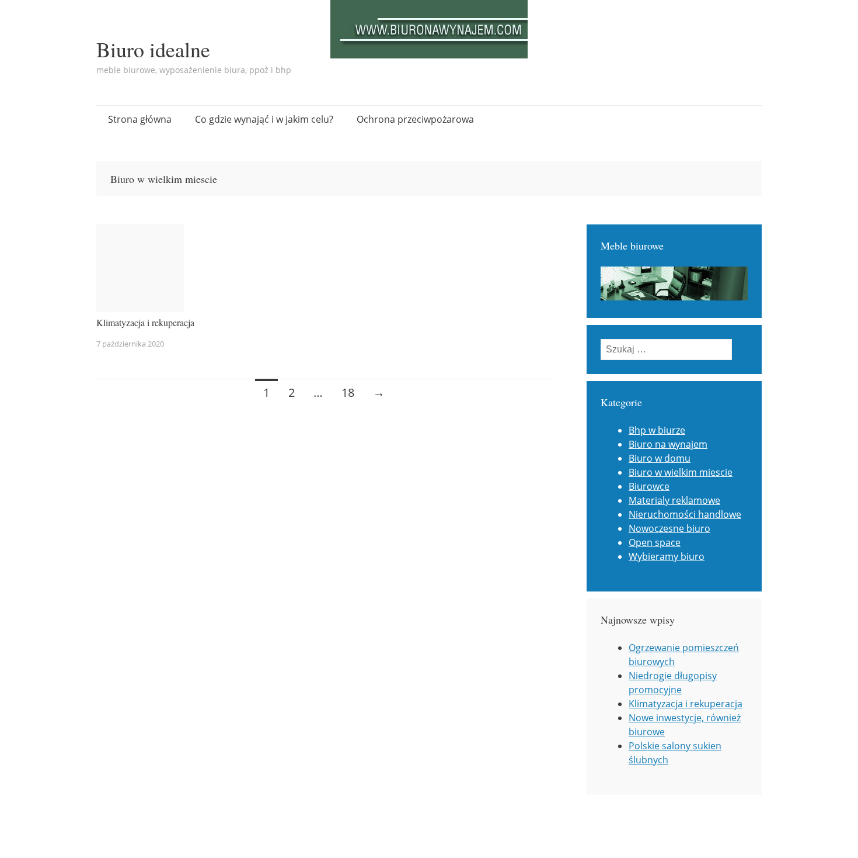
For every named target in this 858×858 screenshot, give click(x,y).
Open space (655, 542)
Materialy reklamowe (674, 500)
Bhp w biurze (657, 430)
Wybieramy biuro (666, 556)
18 (347, 392)
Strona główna (140, 119)
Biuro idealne (153, 49)
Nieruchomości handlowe (685, 514)
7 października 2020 (130, 343)
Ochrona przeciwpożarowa (415, 119)
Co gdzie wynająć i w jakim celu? (264, 119)
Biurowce (649, 486)
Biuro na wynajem (668, 444)
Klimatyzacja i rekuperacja (145, 322)
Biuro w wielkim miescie (681, 472)
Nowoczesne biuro (669, 528)
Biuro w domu (659, 458)
